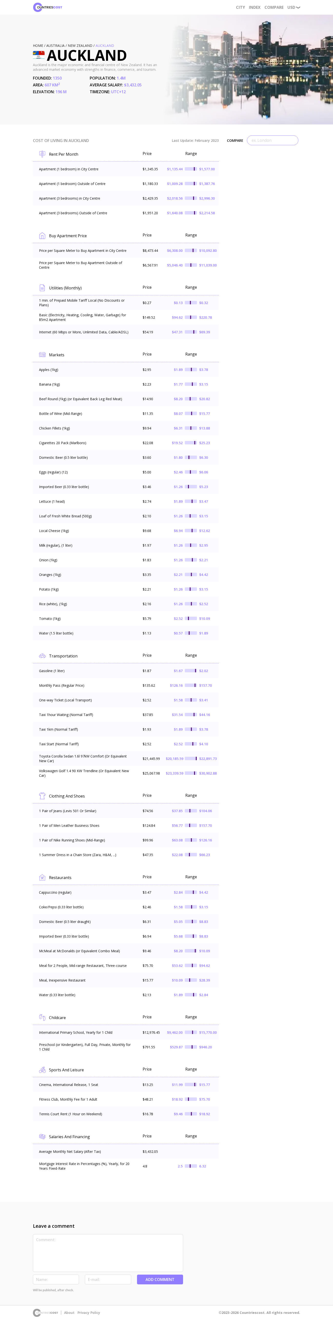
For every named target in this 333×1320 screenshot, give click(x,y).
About (69, 1313)
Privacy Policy (89, 1313)
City (240, 7)
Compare (274, 7)
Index (255, 7)
